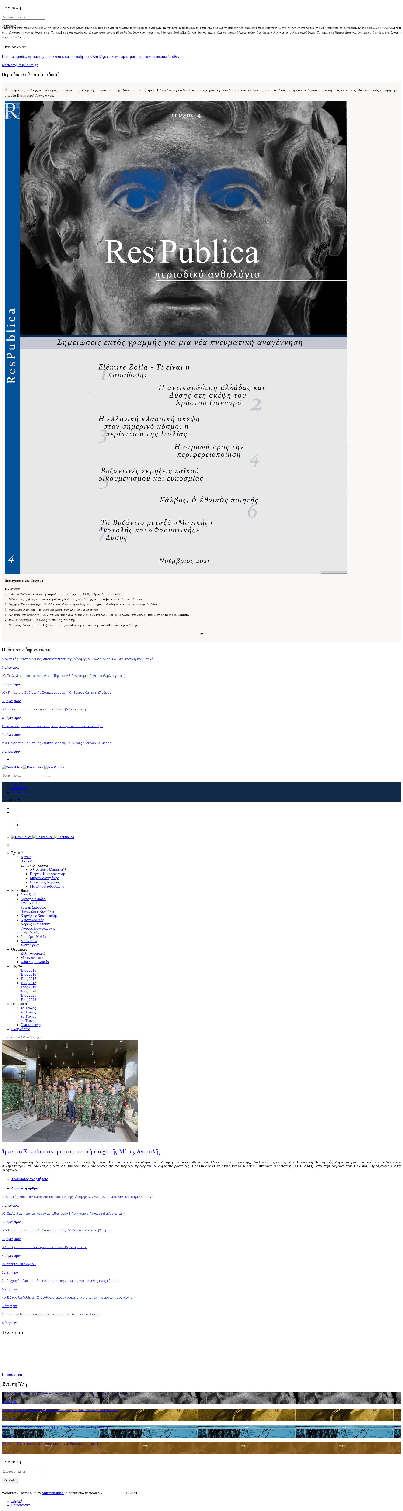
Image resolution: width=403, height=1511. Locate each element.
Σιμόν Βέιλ (29, 941)
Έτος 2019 (28, 987)
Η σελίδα (28, 861)
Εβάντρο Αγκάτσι (33, 899)
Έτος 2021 (28, 995)
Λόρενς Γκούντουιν (35, 924)
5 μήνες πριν (11, 734)
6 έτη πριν (9, 1289)
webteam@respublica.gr (20, 65)
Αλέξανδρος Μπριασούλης (50, 869)
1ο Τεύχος (28, 1008)
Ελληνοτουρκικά (33, 953)
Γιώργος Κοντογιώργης (38, 928)
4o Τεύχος (28, 1021)
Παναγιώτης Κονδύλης (38, 911)
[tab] (206, 1179)
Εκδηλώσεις (20, 1029)
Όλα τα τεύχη (31, 1025)
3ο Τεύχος (28, 1016)
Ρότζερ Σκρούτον (33, 907)
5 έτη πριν (9, 1306)
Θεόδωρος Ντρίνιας (44, 882)
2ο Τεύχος (28, 1012)
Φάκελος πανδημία (35, 962)
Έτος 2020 (28, 991)
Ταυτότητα (19, 788)
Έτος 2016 (28, 974)
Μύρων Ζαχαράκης (44, 878)
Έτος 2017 (28, 979)
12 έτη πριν (10, 1272)
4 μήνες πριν (11, 718)
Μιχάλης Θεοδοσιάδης (47, 886)
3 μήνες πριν (11, 684)
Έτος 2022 (28, 1000)
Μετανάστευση (32, 958)
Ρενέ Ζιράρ (29, 895)
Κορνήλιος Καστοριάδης (39, 916)
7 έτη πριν (9, 1435)
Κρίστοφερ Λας (32, 920)
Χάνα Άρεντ (30, 945)
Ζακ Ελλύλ (29, 903)
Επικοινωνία (20, 792)
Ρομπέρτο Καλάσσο (35, 937)
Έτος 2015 (28, 970)
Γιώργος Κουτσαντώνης (47, 874)
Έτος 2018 (28, 983)
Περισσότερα (12, 1374)
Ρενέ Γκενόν (30, 932)
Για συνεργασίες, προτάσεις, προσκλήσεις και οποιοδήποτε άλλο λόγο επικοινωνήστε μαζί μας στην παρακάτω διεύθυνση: (93, 57)
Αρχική (16, 784)
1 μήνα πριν (10, 667)
